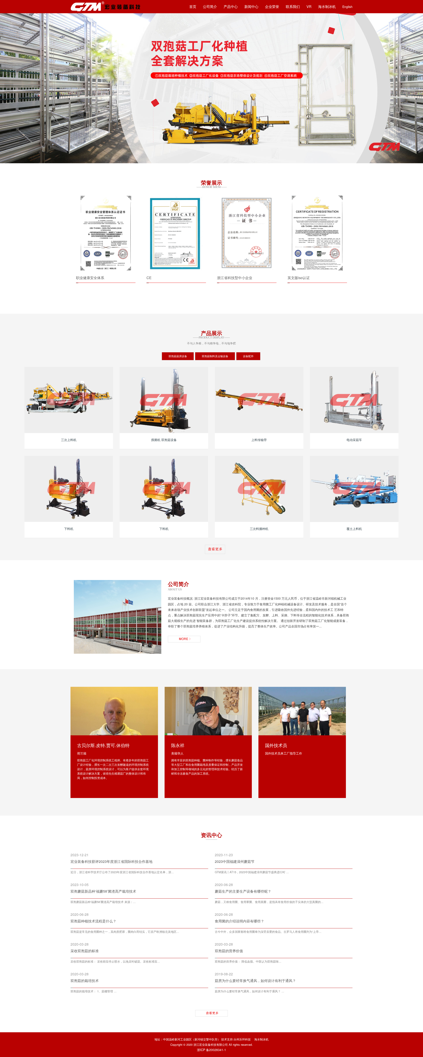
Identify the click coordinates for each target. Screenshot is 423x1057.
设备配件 (248, 356)
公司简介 (210, 6)
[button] (8, 87)
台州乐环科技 (242, 1039)
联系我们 (293, 6)
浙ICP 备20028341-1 (211, 1050)
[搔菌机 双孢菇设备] (164, 400)
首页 (192, 6)
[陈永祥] (208, 711)
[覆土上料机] (354, 489)
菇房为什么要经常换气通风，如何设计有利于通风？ (255, 980)
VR (309, 6)
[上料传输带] (259, 400)
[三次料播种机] (259, 489)
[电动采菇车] (354, 400)
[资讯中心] (211, 1013)
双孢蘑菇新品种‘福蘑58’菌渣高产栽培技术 (103, 891)
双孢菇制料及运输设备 (215, 356)
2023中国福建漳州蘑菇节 (234, 861)
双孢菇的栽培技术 (84, 980)
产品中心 (231, 6)
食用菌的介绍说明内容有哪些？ (239, 921)
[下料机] (68, 489)
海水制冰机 (327, 6)
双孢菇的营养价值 (229, 950)
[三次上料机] (68, 400)
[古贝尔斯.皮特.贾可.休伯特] (114, 711)
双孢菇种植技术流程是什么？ (93, 921)
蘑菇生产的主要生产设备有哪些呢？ (243, 891)
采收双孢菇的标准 (84, 950)
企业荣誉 (272, 6)
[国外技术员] (302, 711)
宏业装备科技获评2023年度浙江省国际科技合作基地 (111, 861)
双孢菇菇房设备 (178, 356)
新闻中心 (251, 6)
